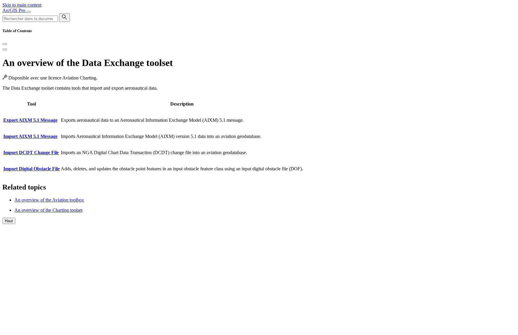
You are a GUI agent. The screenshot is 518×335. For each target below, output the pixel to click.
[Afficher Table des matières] (4, 49)
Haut (9, 221)
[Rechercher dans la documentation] (64, 17)
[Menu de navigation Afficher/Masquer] (28, 12)
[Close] (4, 44)
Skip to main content (21, 4)
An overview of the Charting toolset (48, 210)
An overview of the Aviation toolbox (49, 199)
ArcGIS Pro (14, 10)
